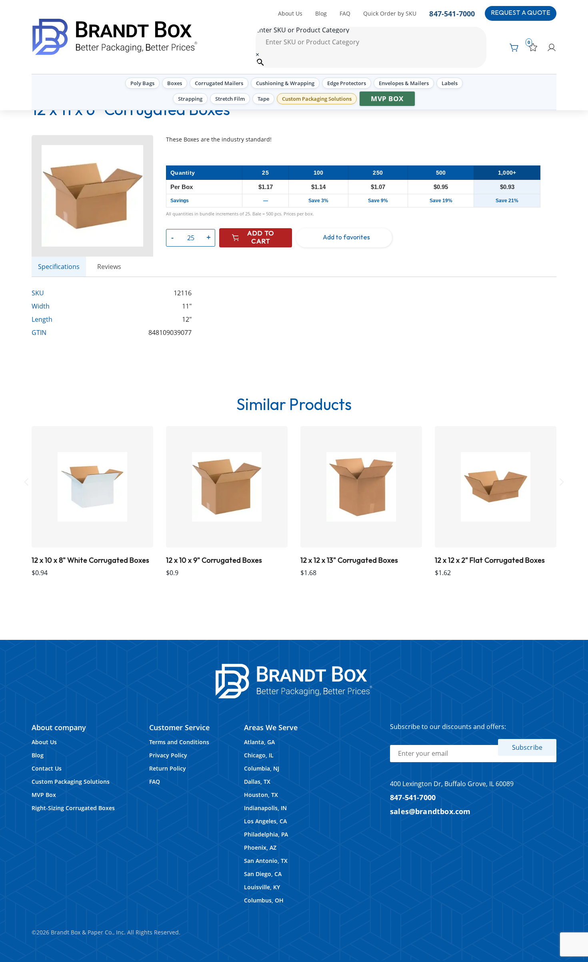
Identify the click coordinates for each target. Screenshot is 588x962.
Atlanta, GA (259, 742)
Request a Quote (520, 13)
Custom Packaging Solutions (317, 98)
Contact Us (47, 768)
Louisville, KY (262, 887)
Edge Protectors (346, 83)
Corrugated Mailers (219, 83)
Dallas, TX (257, 781)
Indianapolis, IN (265, 808)
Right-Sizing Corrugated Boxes (73, 808)
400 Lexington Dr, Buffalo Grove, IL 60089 (452, 783)
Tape (263, 98)
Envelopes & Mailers (404, 83)
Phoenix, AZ (260, 847)
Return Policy (167, 768)
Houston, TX (261, 795)
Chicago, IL (259, 755)
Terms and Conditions (179, 742)
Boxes (174, 83)
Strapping (190, 98)
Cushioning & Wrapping (285, 83)
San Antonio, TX (266, 860)
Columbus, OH (264, 900)
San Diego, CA (263, 874)
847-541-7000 (452, 13)
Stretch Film (230, 98)
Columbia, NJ (261, 768)
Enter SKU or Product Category (302, 30)
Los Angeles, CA (265, 821)
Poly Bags (142, 83)
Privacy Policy (168, 755)
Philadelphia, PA (266, 834)
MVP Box (387, 98)
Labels (450, 83)
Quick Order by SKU (389, 13)
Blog (321, 13)
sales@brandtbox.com (430, 811)
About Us (290, 13)
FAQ (345, 13)
